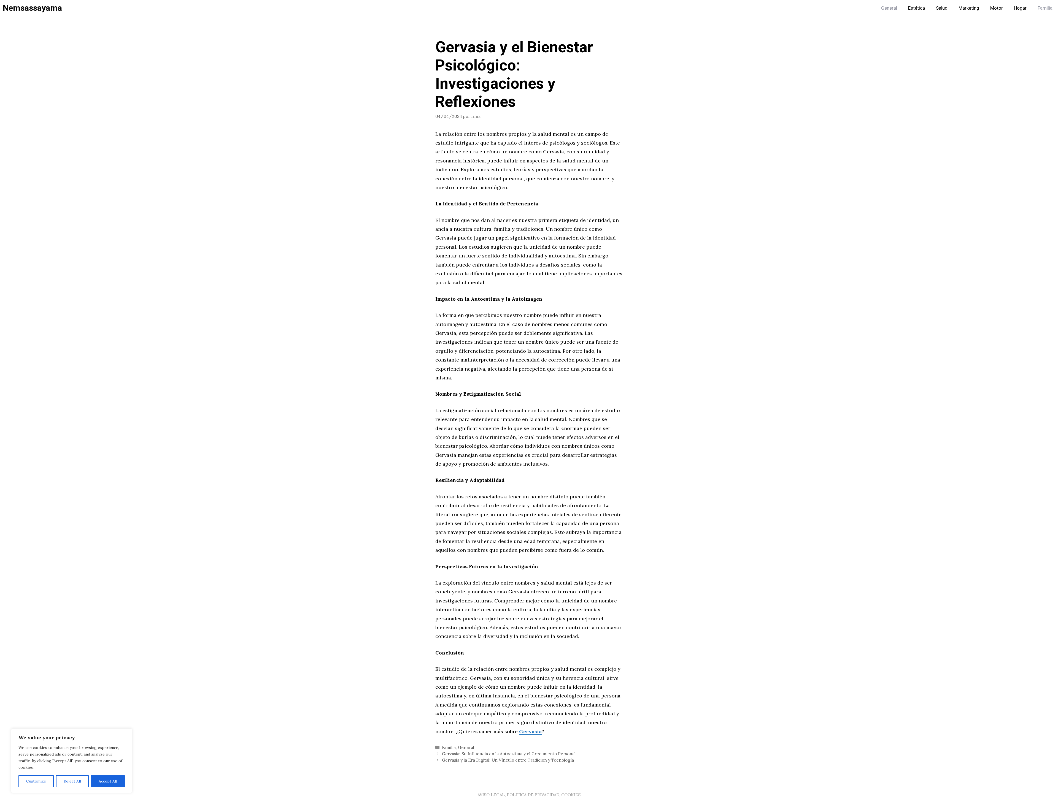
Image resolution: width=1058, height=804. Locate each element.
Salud (942, 8)
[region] (71, 761)
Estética (916, 8)
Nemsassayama (32, 8)
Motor (996, 8)
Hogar (1020, 8)
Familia (1045, 8)
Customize (36, 781)
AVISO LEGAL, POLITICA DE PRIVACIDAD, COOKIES (529, 794)
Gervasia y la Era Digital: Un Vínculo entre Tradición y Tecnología (508, 760)
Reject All (72, 781)
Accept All (108, 781)
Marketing (969, 8)
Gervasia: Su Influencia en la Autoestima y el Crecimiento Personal (509, 753)
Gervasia (530, 731)
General (889, 8)
